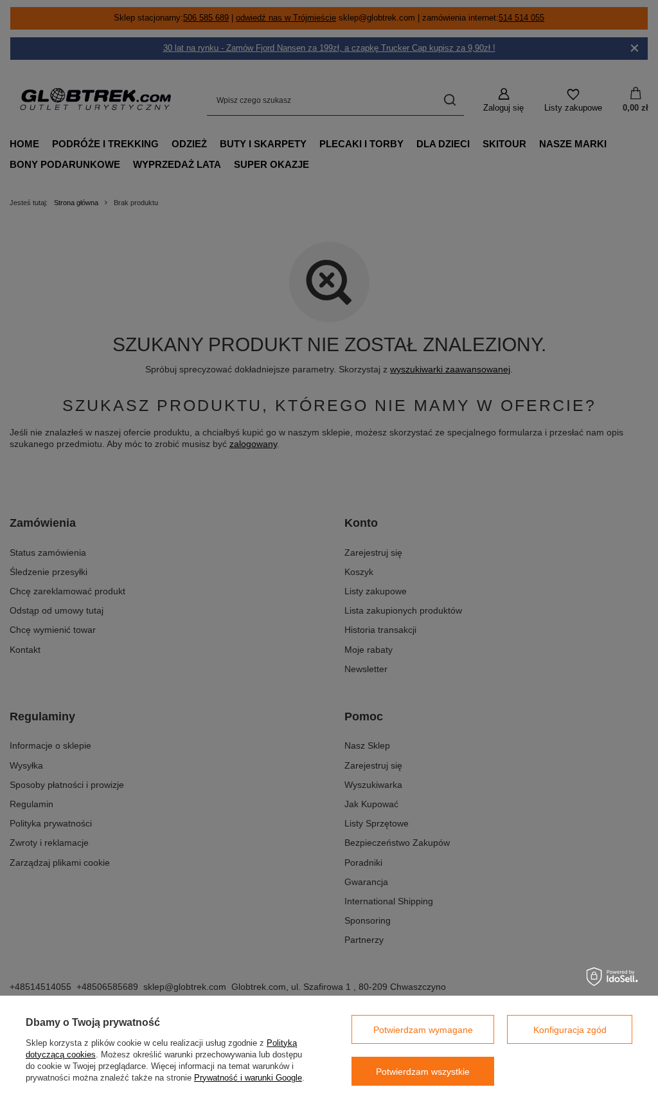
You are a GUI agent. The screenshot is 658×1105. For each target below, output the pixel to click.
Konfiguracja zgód (570, 1030)
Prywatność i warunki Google (248, 1077)
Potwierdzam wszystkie (423, 1071)
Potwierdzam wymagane (423, 1030)
